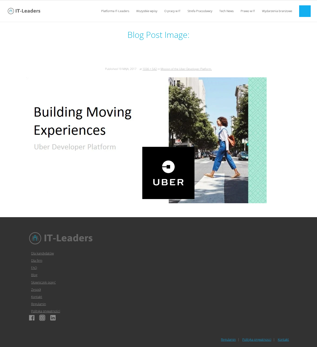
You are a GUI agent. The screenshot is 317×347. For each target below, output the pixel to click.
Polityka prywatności (45, 311)
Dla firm (36, 260)
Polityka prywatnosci (256, 339)
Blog (34, 275)
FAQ (34, 267)
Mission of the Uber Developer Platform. (186, 69)
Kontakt (36, 297)
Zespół (36, 289)
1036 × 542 (149, 69)
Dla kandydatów (42, 253)
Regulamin (38, 304)
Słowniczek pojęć (43, 282)
